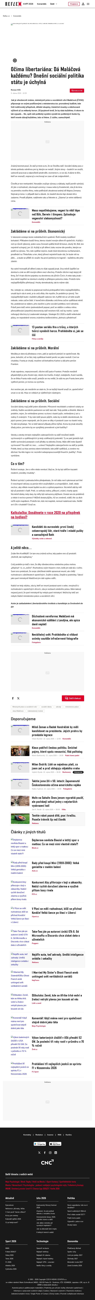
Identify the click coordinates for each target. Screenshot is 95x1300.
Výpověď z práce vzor (75, 1221)
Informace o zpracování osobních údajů (28, 1291)
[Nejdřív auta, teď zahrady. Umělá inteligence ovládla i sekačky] (20, 959)
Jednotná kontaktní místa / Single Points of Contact (29, 1294)
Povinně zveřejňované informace (72, 1294)
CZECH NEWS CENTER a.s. (56, 1279)
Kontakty (27, 1135)
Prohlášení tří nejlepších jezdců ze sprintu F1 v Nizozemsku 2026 (56, 1066)
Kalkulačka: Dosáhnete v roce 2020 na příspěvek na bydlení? (45, 514)
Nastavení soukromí (57, 1291)
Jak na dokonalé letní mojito (46, 1229)
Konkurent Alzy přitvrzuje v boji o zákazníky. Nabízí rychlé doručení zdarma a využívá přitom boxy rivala (57, 886)
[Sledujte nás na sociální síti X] (39, 1153)
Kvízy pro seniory (11, 1215)
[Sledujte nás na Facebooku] (45, 1153)
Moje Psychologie (12, 1181)
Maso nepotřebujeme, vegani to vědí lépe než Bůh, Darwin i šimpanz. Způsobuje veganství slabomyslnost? (56, 214)
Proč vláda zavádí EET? (76, 1214)
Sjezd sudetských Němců (76, 1211)
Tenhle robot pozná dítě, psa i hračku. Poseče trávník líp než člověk (54, 817)
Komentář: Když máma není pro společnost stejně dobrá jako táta (57, 1020)
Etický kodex (54, 1294)
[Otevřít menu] (88, 3)
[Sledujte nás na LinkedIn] (56, 1153)
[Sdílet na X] (18, 698)
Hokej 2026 (9, 1255)
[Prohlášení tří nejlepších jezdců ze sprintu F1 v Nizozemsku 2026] (20, 1069)
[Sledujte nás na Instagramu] (50, 1153)
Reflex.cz (6, 16)
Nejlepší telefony (42, 1252)
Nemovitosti (17, 1185)
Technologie (42, 1241)
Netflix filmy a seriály (44, 1266)
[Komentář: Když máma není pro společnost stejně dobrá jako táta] (20, 1023)
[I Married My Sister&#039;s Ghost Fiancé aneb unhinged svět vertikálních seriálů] (20, 979)
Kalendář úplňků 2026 (13, 1219)
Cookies (46, 1291)
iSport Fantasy (52, 1181)
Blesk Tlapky (26, 1181)
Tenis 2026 (9, 1259)
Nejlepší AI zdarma (43, 1255)
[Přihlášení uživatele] (83, 3)
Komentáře (41, 4)
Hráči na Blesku (39, 1181)
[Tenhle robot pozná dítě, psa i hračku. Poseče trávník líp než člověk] (20, 819)
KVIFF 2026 (28, 4)
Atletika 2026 (10, 1266)
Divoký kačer (72, 1225)
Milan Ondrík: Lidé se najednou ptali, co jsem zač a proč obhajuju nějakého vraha (56, 766)
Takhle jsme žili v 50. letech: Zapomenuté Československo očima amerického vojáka (56, 783)
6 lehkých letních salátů (45, 1232)
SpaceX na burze (42, 1248)
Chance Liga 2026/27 (41, 1188)
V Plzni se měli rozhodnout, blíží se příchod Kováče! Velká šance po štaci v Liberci (57, 910)
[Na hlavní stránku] (13, 3)
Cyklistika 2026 (10, 1269)
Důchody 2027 (72, 1259)
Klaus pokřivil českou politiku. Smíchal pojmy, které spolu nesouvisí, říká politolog (57, 749)
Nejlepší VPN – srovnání (45, 1262)
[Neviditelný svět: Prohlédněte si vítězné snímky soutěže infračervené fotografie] (20, 638)
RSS (59, 1135)
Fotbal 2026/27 (10, 1252)
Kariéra (69, 1135)
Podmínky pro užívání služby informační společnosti (63, 1288)
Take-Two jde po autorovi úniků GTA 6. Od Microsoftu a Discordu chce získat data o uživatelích (56, 935)
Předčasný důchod (74, 1248)
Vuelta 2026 (54, 1188)
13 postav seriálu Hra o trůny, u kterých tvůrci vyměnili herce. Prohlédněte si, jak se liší (57, 331)
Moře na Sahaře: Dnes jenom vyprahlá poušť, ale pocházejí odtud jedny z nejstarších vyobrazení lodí (58, 801)
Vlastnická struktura (73, 1291)
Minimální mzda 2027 (75, 1262)
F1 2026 (8, 1262)
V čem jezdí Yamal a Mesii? (15, 1212)
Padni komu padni (73, 1218)
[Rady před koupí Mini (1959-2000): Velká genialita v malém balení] (20, 868)
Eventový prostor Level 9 (21, 1188)
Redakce (39, 1135)
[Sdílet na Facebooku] (13, 698)
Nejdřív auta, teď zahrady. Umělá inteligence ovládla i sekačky (57, 956)
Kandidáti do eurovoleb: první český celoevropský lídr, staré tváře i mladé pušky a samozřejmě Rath (57, 531)
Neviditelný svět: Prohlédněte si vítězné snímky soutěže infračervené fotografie (55, 636)
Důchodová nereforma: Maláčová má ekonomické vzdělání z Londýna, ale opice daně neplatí (56, 620)
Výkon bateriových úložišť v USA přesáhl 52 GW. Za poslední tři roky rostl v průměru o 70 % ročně (58, 1041)
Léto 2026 (41, 1198)
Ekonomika (72, 1241)
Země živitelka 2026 (74, 1266)
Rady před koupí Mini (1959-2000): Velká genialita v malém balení (55, 865)
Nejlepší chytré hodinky (44, 1259)
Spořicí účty (71, 1252)
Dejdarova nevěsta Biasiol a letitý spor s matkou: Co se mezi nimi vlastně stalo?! (55, 842)
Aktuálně (9, 1198)
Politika (71, 1198)
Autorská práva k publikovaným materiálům (27, 1288)
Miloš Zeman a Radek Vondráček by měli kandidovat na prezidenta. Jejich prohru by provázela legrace (57, 731)
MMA (7, 1248)
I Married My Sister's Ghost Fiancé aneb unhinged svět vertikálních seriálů (55, 974)
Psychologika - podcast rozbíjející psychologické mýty (45, 1185)
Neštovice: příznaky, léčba (14, 1209)
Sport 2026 (10, 1241)
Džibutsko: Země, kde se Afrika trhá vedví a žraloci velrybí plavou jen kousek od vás (57, 997)
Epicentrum (9, 1205)
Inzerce (50, 1135)
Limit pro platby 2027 (74, 1255)
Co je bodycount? (11, 1222)
